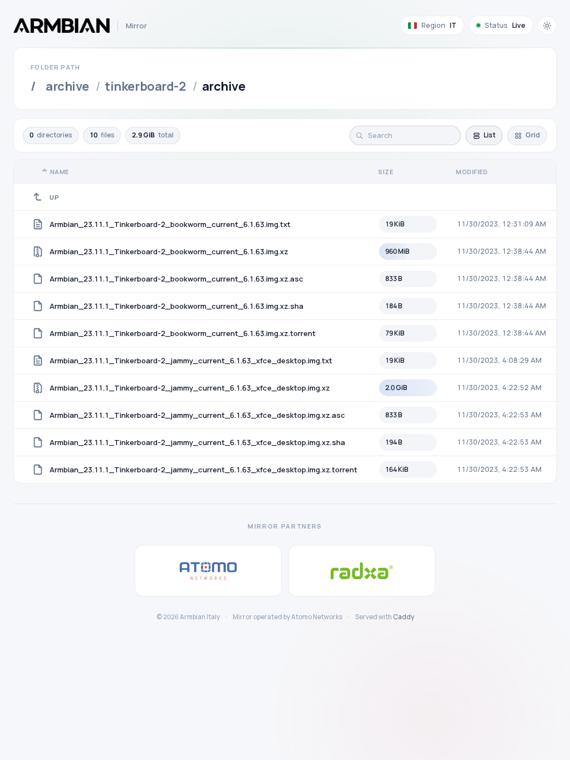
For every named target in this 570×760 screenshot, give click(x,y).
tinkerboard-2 (145, 86)
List (489, 135)
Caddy (403, 617)
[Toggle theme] (547, 25)
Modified (472, 171)
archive (67, 86)
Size (385, 171)
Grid (532, 135)
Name (59, 171)
